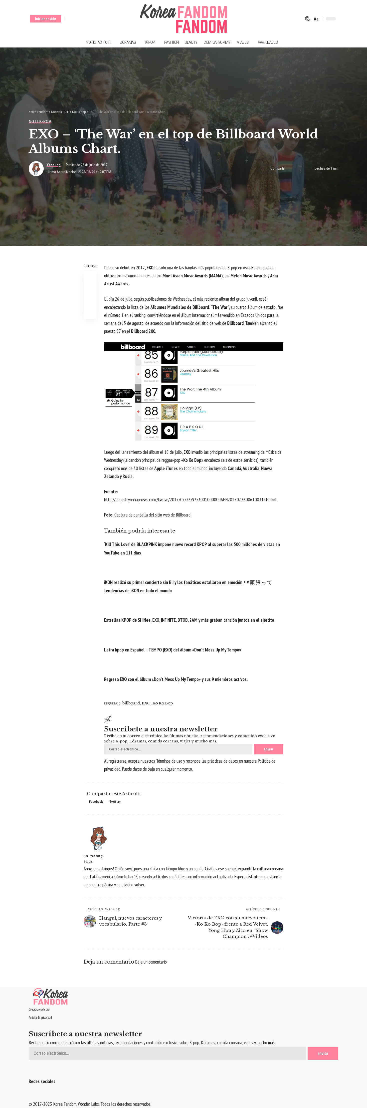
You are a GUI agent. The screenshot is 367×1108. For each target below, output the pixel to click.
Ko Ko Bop (163, 703)
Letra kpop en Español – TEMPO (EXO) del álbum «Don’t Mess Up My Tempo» (172, 650)
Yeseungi (54, 165)
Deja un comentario (151, 962)
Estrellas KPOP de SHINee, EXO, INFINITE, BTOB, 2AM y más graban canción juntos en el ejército (189, 620)
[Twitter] (75, 18)
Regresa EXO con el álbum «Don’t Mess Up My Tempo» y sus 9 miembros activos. (176, 679)
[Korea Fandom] (183, 19)
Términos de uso (169, 761)
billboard (131, 703)
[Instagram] (88, 18)
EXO (146, 703)
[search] (307, 18)
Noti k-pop (40, 121)
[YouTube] (82, 18)
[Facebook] (69, 18)
